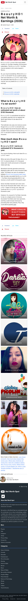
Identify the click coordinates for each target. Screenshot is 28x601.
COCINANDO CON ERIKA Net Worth (14, 451)
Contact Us (3, 540)
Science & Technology (6, 579)
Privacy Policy (4, 538)
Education (3, 554)
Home (2, 8)
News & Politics (4, 570)
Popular (3, 529)
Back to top (23, 486)
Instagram (3, 533)
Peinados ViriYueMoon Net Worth (14, 261)
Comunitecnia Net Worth (14, 343)
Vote (2, 531)
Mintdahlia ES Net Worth (14, 288)
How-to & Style (4, 563)
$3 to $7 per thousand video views (16, 174)
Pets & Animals (4, 576)
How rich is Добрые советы (16, 462)
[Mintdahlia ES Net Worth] (14, 278)
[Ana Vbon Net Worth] (3, 479)
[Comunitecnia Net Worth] (14, 332)
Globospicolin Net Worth (14, 397)
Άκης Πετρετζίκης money (8, 464)
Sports (2, 583)
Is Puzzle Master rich (11, 466)
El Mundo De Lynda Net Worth (14, 370)
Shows (2, 581)
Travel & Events (5, 587)
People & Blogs (4, 574)
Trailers (2, 585)
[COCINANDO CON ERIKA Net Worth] (14, 441)
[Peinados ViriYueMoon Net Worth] (14, 251)
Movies (2, 565)
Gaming (3, 561)
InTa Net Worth (14, 424)
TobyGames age (17, 468)
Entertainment (4, 557)
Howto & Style (8, 8)
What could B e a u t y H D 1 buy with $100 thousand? (17, 213)
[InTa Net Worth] (14, 414)
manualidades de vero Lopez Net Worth (14, 315)
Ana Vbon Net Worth (12, 480)
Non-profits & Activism (6, 572)
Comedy (3, 552)
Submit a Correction (6, 542)
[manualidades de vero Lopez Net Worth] (14, 305)
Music (2, 568)
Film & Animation (5, 559)
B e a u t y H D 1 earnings (11, 94)
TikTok (2, 535)
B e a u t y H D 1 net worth (12, 92)
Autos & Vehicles (5, 550)
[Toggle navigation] (25, 2)
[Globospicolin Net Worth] (14, 387)
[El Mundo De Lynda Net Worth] (14, 360)
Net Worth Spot (10, 2)
